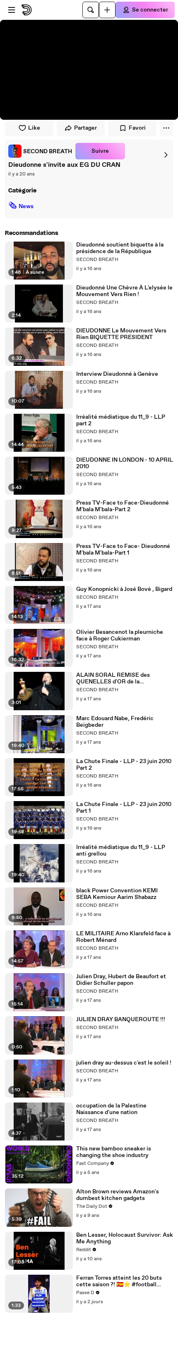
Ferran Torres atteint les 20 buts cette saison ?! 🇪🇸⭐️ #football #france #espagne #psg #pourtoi (120, 1281)
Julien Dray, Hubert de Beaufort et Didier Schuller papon (121, 979)
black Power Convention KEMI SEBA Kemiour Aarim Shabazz (117, 894)
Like (34, 128)
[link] (40, 151)
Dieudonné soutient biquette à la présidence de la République (120, 248)
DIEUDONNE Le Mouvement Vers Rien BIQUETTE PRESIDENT (121, 334)
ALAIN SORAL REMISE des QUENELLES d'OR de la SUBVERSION (113, 678)
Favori (137, 128)
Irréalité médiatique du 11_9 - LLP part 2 (120, 420)
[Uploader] (107, 10)
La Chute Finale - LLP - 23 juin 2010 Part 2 (123, 764)
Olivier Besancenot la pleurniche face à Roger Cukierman (119, 635)
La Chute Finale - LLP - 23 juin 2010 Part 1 (123, 807)
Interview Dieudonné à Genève (117, 374)
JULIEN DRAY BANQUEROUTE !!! (120, 1019)
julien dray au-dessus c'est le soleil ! (123, 1063)
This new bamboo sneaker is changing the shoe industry (113, 1152)
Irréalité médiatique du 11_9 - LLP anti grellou (120, 850)
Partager (85, 128)
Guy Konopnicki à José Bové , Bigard (124, 589)
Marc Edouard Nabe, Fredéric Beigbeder (115, 721)
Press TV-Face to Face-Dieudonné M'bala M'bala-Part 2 (122, 506)
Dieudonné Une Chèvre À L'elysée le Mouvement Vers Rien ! (124, 291)
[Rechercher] (90, 10)
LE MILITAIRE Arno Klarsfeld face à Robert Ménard (123, 937)
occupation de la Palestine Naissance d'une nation (111, 1109)
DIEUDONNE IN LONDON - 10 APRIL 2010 (124, 463)
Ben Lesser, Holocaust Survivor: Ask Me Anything (124, 1238)
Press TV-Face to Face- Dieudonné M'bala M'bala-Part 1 (123, 549)
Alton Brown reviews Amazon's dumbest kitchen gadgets (117, 1195)
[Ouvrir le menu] (11, 10)
